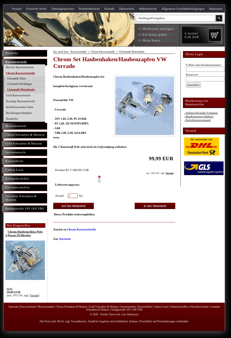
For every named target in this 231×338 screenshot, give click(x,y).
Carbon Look (14, 169)
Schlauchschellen (17, 178)
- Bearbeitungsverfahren (198, 116)
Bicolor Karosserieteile (20, 67)
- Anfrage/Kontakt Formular (201, 113)
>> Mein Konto (149, 40)
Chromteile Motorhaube (21, 89)
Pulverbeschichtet (17, 187)
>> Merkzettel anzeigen (155, 28)
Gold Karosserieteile (18, 95)
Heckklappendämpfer (19, 113)
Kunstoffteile (14, 161)
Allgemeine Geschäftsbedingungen (183, 8)
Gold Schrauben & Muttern (23, 143)
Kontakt (109, 8)
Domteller (12, 118)
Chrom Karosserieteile (20, 73)
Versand (16, 8)
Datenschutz (126, 8)
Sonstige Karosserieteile (20, 101)
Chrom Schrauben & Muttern (24, 134)
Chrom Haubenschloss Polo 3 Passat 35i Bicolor (24, 233)
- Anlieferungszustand (197, 120)
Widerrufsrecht (148, 8)
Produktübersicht (89, 8)
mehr (10, 288)
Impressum (215, 8)
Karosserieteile (16, 61)
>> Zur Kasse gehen (152, 34)
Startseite (11, 53)
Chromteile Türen (16, 78)
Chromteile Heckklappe (19, 84)
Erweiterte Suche (36, 8)
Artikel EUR (192, 35)
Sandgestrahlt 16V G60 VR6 (24, 208)
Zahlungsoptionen (62, 8)
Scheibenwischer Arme (19, 107)
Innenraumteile (15, 152)
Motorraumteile (16, 126)
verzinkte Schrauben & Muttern (21, 197)
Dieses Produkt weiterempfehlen (74, 214)
